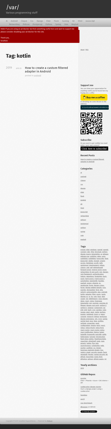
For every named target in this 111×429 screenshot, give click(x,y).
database (89, 263)
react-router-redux (97, 330)
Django (40, 21)
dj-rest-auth (94, 272)
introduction (100, 337)
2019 (82, 368)
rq (89, 297)
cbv (87, 299)
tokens (83, 276)
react (87, 301)
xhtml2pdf (92, 341)
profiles (100, 321)
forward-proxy (86, 270)
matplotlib (93, 281)
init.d (98, 325)
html (82, 208)
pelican (83, 220)
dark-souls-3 (99, 279)
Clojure (24, 21)
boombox (84, 395)
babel (102, 332)
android (37, 75)
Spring (58, 24)
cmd (87, 268)
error (100, 319)
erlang (83, 250)
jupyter (83, 314)
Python (49, 24)
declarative (91, 290)
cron (93, 310)
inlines (102, 265)
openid (99, 250)
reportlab (84, 341)
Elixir (48, 21)
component (98, 308)
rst (105, 359)
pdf (91, 268)
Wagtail (74, 24)
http (92, 252)
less (101, 350)
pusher (83, 348)
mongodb (84, 354)
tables (89, 343)
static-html (98, 357)
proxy (104, 270)
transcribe (100, 259)
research (90, 317)
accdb (96, 263)
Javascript (90, 21)
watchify (98, 334)
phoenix (95, 283)
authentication (98, 274)
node (98, 341)
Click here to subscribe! (94, 148)
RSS (87, 50)
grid (85, 310)
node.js (83, 352)
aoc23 (83, 399)
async (98, 294)
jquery (88, 254)
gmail (88, 352)
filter (94, 294)
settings (83, 323)
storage (96, 261)
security (94, 352)
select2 (83, 292)
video (99, 256)
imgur (103, 314)
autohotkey (85, 281)
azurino (83, 378)
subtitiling (92, 259)
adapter (88, 294)
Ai (6, 21)
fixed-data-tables (87, 339)
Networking (14, 24)
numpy (83, 312)
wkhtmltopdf (98, 268)
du (92, 297)
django (83, 188)
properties (91, 323)
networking (85, 216)
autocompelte (92, 292)
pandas (99, 310)
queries (83, 290)
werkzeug (103, 317)
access (83, 263)
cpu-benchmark (86, 403)
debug (96, 317)
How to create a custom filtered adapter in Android (47, 69)
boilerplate (85, 337)
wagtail (83, 239)
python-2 (103, 305)
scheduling (96, 346)
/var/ (12, 7)
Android (14, 21)
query (96, 314)
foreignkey (98, 276)
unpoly (102, 261)
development (94, 265)
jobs (97, 343)
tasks (103, 294)
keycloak (98, 252)
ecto (104, 288)
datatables (95, 254)
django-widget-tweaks (93, 288)
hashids (101, 281)
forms (91, 285)
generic (83, 343)
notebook (89, 314)
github (83, 357)
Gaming (65, 21)
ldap (95, 321)
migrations (90, 276)
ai (81, 173)
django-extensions (87, 319)
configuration (85, 325)
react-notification (87, 332)
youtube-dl (103, 303)
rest (100, 272)
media (90, 261)
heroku (90, 354)
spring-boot (85, 321)
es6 (90, 303)
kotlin (83, 294)
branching (89, 357)
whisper (105, 254)
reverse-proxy (97, 270)
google (100, 352)
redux (92, 301)
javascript (84, 212)
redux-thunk (90, 328)
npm (102, 341)
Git (73, 21)
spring (83, 232)
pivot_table (95, 312)
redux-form (99, 328)
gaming (83, 200)
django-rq (84, 297)
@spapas (84, 407)
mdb (101, 263)
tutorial (92, 337)
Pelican (26, 24)
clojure (83, 180)
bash (89, 310)
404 (96, 319)
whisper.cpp (85, 256)
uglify (104, 334)
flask (82, 196)
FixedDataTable (100, 339)
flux (93, 343)
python (83, 228)
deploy (93, 325)
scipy (104, 310)
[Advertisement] (95, 66)
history (96, 332)
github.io (84, 359)
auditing (89, 348)
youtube (95, 303)
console (83, 317)
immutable (84, 303)
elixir (82, 192)
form (97, 290)
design (98, 348)
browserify (91, 334)
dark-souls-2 (89, 279)
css (82, 184)
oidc (88, 252)
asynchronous (86, 346)
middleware (93, 299)
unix (82, 235)
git (81, 204)
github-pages (99, 359)
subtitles (93, 256)
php (101, 290)
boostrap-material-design (90, 350)
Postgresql (37, 24)
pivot (88, 312)
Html (80, 21)
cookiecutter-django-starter (91, 387)
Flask (56, 21)
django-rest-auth (92, 305)
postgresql (84, 224)
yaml (97, 323)
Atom (82, 50)
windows (93, 250)
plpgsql (90, 308)
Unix (66, 24)
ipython (102, 312)
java (91, 321)
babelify (83, 334)
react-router (85, 330)
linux (99, 297)
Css (31, 21)
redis (102, 346)
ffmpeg (83, 305)
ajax (99, 292)
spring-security (99, 354)
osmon (89, 283)
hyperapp (98, 301)
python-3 (84, 308)
